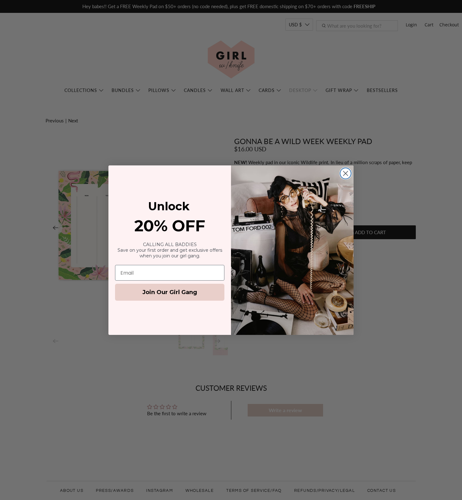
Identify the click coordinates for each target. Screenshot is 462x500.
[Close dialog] (345, 173)
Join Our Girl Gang (169, 292)
